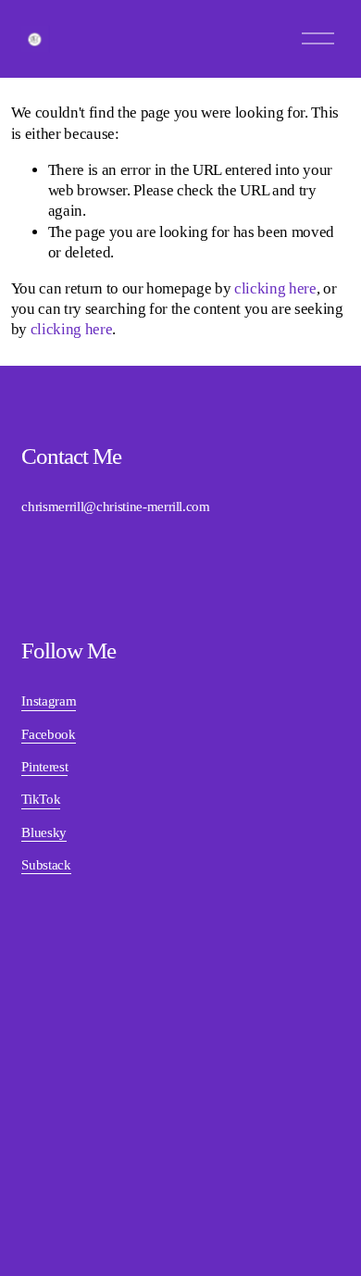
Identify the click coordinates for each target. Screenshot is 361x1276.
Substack (45, 864)
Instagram (48, 701)
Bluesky (44, 832)
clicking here (275, 288)
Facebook (48, 734)
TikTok (40, 799)
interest (48, 766)
